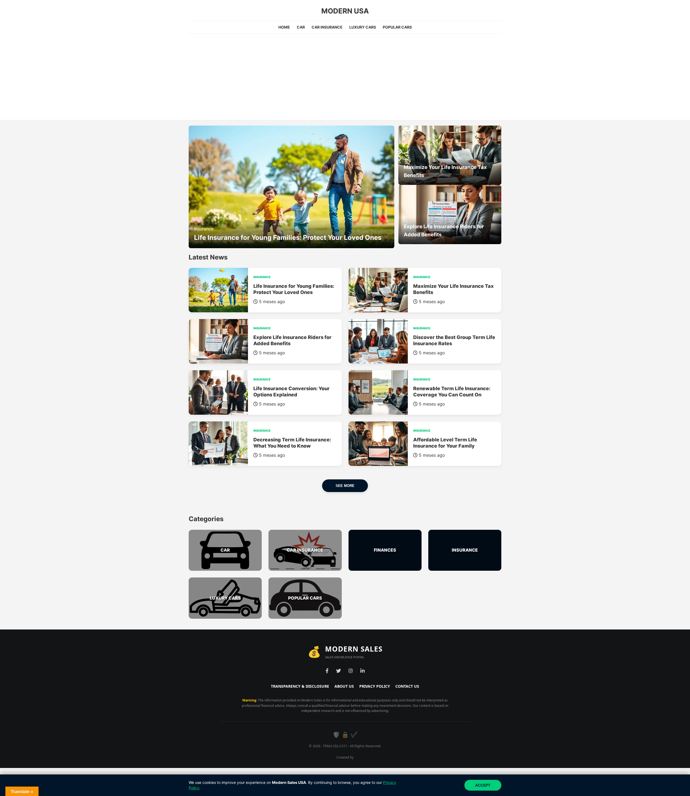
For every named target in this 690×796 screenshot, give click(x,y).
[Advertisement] (345, 74)
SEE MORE (345, 486)
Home (284, 27)
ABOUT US (344, 686)
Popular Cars (397, 27)
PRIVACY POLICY (374, 686)
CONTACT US (407, 686)
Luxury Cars (362, 27)
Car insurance (327, 27)
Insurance (203, 228)
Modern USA (345, 11)
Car (301, 27)
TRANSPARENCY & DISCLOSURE (300, 686)
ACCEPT (483, 785)
